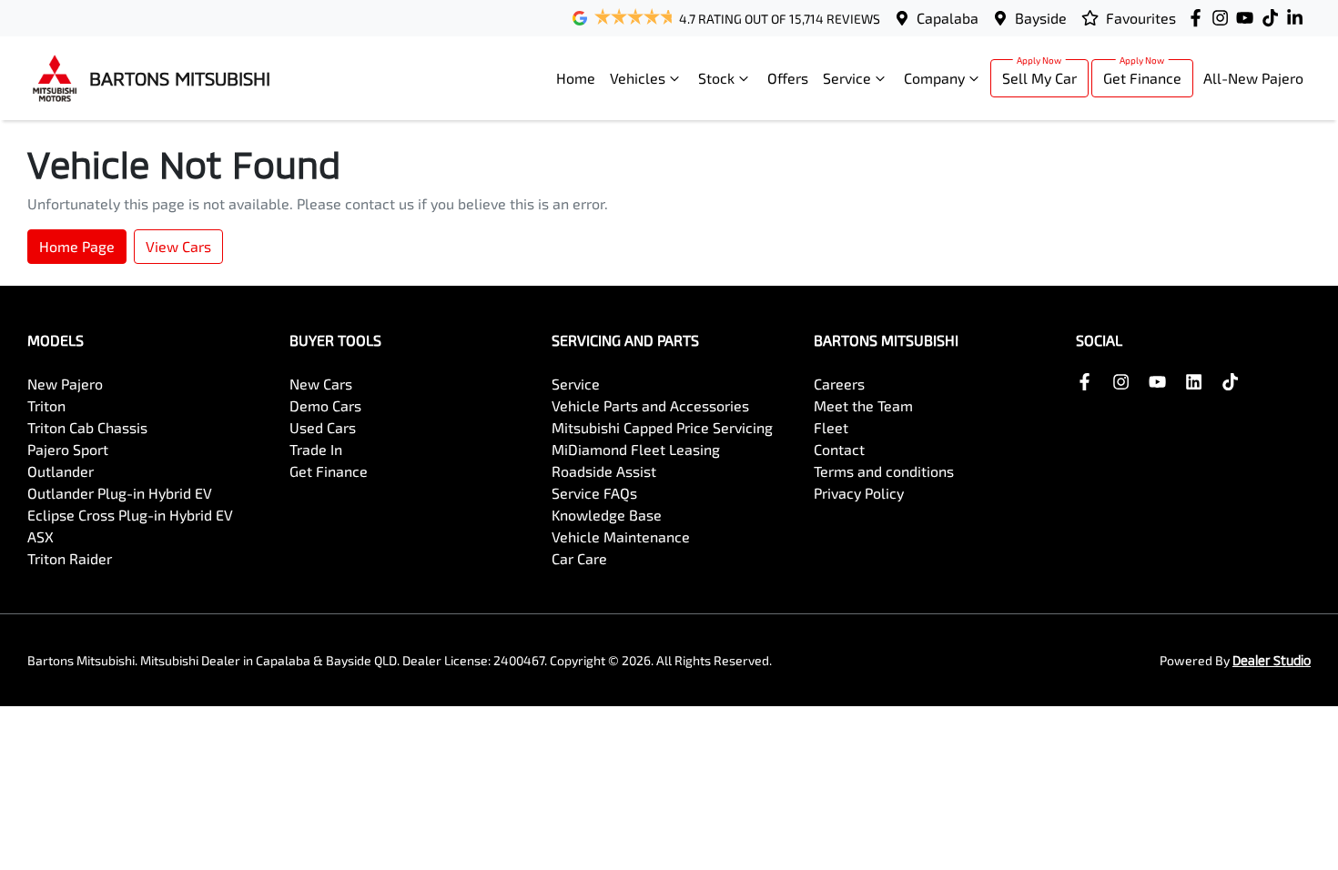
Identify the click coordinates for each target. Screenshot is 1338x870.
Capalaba (947, 17)
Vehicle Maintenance (621, 536)
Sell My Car (1039, 77)
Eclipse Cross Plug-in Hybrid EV (130, 514)
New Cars (320, 383)
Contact (839, 449)
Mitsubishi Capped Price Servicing (662, 427)
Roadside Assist (604, 471)
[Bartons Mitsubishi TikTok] (1233, 381)
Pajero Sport (67, 449)
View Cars (178, 246)
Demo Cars (325, 405)
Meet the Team (863, 405)
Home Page (77, 246)
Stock (716, 77)
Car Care (579, 558)
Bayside (1041, 17)
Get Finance (1142, 77)
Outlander (60, 471)
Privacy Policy (859, 492)
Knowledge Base (607, 514)
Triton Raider (69, 558)
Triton (46, 405)
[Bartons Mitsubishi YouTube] (1248, 17)
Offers (787, 77)
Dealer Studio (1271, 660)
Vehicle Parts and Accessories (650, 405)
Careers (839, 383)
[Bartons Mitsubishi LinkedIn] (1298, 17)
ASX (40, 536)
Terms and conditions (884, 471)
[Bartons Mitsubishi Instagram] (1223, 17)
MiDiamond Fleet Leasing (636, 449)
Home (575, 77)
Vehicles (637, 77)
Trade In (315, 449)
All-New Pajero (1253, 77)
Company (934, 77)
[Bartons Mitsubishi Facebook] (1199, 17)
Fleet (831, 427)
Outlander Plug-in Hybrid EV (119, 492)
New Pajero (65, 383)
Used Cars (322, 427)
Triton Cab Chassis (87, 427)
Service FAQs (594, 492)
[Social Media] (1274, 17)
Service (847, 77)
